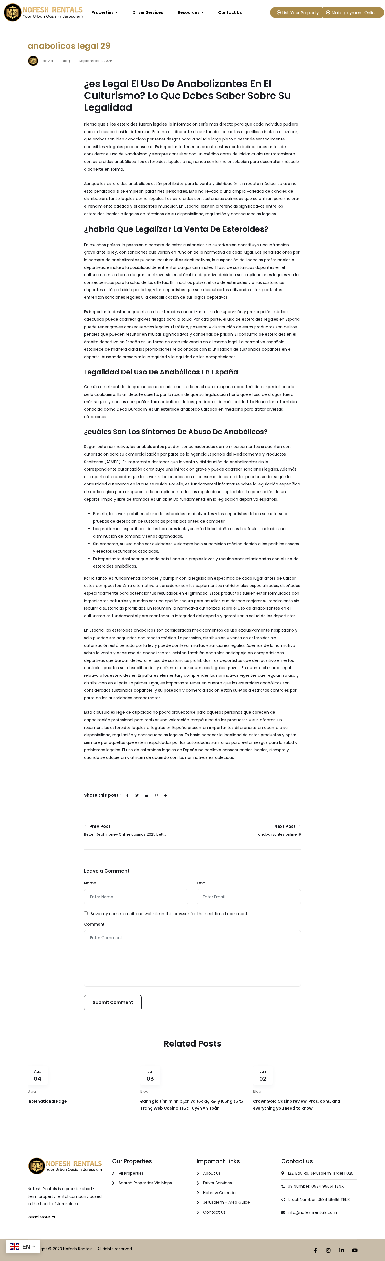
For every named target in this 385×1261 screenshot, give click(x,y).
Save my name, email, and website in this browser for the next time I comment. (169, 914)
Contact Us (230, 12)
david (47, 60)
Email (202, 883)
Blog (66, 60)
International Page (47, 1101)
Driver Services (147, 12)
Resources (189, 12)
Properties (103, 12)
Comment (94, 924)
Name (90, 883)
